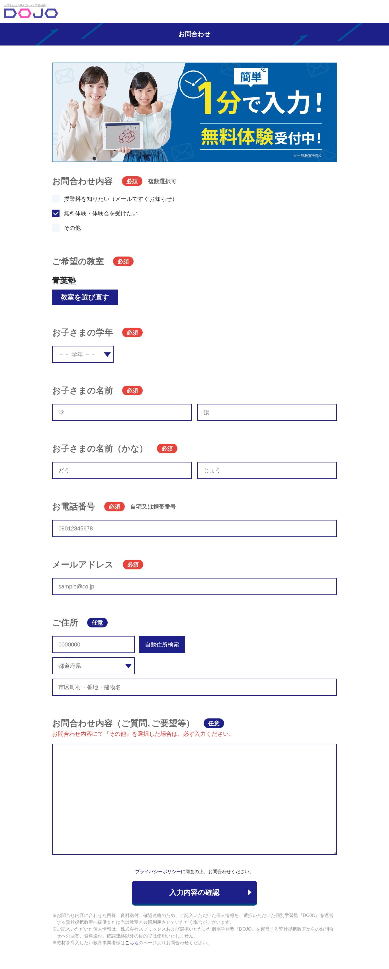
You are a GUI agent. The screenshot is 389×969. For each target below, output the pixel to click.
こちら (132, 942)
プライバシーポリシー (158, 871)
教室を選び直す (85, 297)
